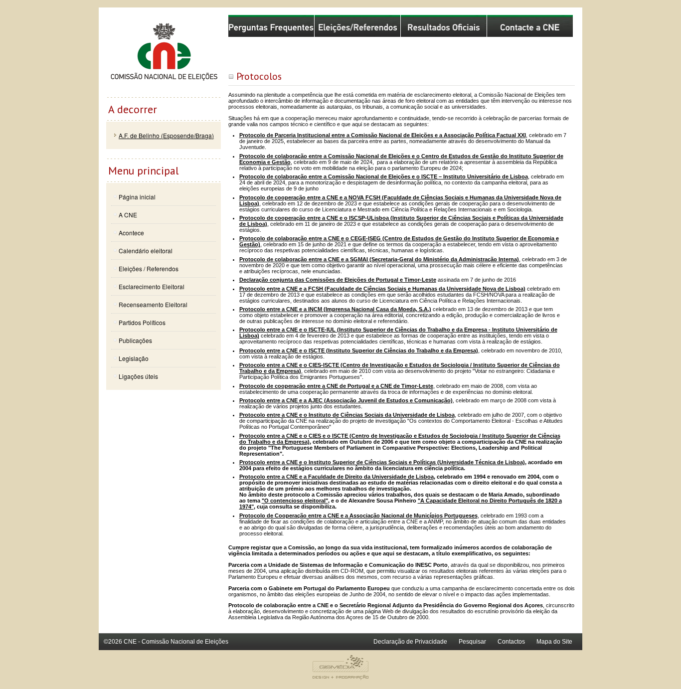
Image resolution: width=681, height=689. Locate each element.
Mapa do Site (554, 641)
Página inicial (137, 196)
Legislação (134, 358)
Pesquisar (472, 641)
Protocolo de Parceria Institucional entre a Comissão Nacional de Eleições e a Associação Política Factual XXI (382, 135)
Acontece (131, 232)
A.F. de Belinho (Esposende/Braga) (166, 135)
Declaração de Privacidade (410, 641)
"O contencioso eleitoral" (295, 501)
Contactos (511, 641)
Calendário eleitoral (145, 250)
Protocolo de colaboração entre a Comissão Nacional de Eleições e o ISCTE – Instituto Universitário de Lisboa (383, 176)
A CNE (128, 214)
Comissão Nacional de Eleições (163, 56)
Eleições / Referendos (148, 268)
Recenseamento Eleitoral (153, 304)
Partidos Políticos (142, 322)
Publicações (135, 340)
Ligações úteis (138, 376)
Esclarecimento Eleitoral (151, 286)
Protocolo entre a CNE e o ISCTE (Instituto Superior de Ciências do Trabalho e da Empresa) (358, 350)
